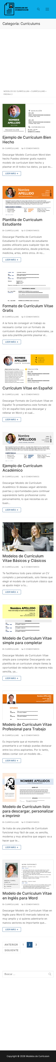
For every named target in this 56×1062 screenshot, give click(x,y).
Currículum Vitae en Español (27, 388)
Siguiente (12, 950)
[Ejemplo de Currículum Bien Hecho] (28, 118)
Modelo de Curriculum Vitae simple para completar (27, 640)
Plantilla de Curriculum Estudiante (22, 221)
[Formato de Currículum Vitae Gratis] (28, 286)
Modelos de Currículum (16, 91)
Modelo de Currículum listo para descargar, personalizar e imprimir (28, 811)
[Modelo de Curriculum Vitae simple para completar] (28, 618)
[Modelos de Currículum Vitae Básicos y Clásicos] (28, 536)
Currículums (38, 91)
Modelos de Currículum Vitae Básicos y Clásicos (24, 558)
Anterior (11, 944)
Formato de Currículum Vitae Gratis (27, 308)
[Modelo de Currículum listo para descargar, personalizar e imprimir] (28, 787)
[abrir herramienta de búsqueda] (38, 9)
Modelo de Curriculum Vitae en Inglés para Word (27, 895)
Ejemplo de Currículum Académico (22, 468)
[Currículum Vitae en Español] (28, 368)
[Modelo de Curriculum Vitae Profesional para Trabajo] (28, 705)
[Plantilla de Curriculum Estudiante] (28, 200)
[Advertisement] (28, 60)
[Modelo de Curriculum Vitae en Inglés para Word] (28, 874)
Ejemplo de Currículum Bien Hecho (26, 139)
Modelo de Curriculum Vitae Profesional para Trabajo (27, 726)
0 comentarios (31, 148)
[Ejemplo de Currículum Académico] (28, 446)
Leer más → (11, 173)
